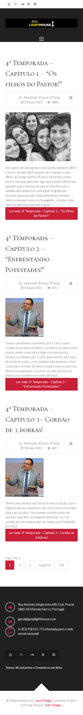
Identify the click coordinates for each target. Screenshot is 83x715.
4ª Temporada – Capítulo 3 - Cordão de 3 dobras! (37, 419)
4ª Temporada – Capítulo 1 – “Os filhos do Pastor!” (33, 73)
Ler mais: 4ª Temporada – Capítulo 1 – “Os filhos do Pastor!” (41, 213)
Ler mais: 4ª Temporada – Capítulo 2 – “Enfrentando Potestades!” (41, 384)
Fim (61, 565)
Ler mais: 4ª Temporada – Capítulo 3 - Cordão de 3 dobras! (41, 535)
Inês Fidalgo (53, 705)
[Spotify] (28, 4)
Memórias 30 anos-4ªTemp (41, 97)
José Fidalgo (43, 700)
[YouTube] (8, 4)
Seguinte (45, 565)
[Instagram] (15, 4)
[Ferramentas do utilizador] (70, 97)
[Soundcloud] (22, 4)
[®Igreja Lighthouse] (41, 23)
